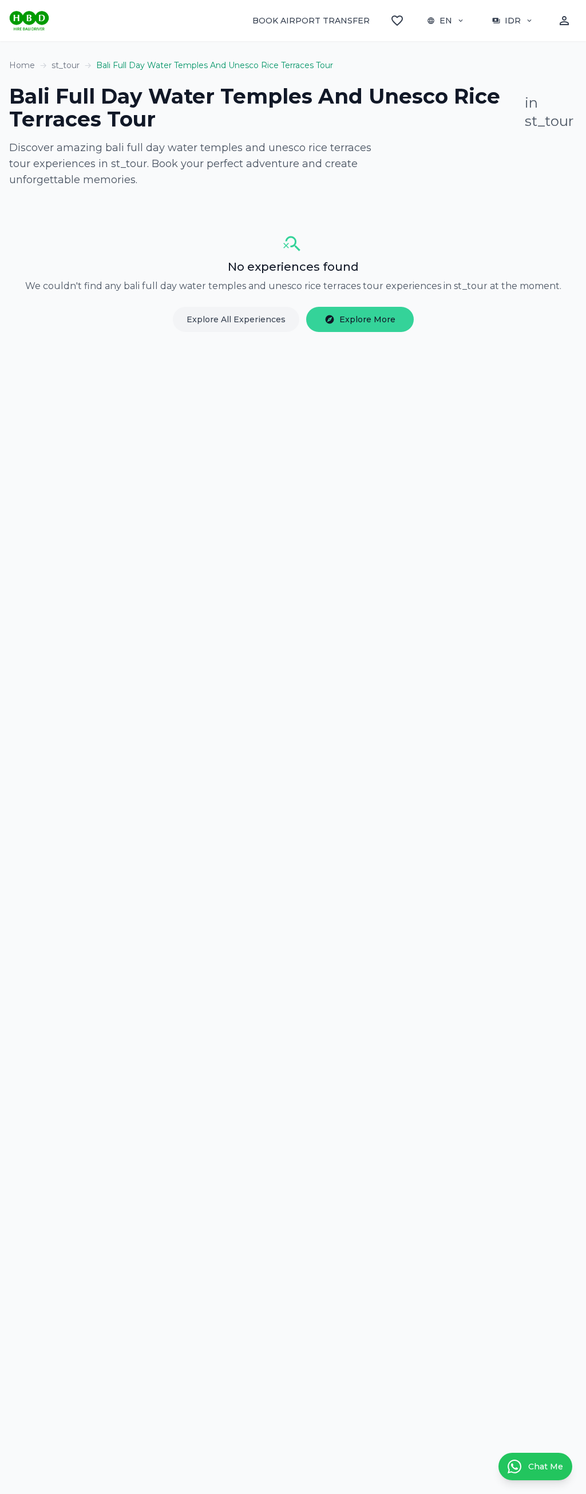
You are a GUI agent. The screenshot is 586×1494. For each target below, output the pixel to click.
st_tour (66, 65)
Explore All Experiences (236, 319)
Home (22, 65)
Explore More (359, 319)
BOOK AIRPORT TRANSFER (311, 20)
